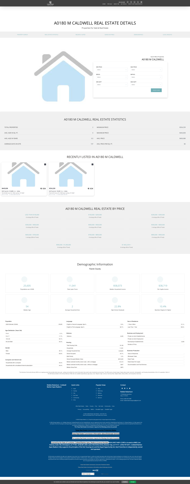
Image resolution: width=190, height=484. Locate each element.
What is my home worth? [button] (135, 4)
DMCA (92, 409)
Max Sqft (133, 82)
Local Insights (167, 34)
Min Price (99, 67)
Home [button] (104, 4)
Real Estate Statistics (51, 34)
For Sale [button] (109, 4)
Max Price (134, 67)
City (74, 393)
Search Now (156, 90)
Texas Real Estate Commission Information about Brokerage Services (95, 467)
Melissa (100, 393)
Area (74, 400)
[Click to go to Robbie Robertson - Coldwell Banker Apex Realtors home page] (50, 3)
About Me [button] (116, 4)
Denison (100, 397)
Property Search (22, 34)
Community (76, 397)
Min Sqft (99, 82)
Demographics (138, 34)
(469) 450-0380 (122, 2)
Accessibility (86, 409)
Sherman (100, 395)
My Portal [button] (124, 4)
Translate (106, 474)
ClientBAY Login (99, 409)
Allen (99, 388)
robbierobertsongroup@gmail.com (132, 400)
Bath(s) (133, 74)
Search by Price (109, 34)
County (75, 391)
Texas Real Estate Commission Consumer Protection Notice (95, 430)
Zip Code (75, 395)
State (74, 388)
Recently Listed (80, 34)
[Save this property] (45, 164)
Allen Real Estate (80, 406)
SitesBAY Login (108, 409)
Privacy (79, 409)
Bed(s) (98, 74)
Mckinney (100, 391)
